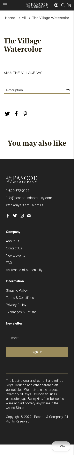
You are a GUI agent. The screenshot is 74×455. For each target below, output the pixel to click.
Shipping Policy (17, 290)
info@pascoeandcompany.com (29, 198)
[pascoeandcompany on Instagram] (22, 216)
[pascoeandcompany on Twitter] (15, 216)
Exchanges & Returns (21, 312)
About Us (12, 241)
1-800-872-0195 (17, 191)
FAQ (9, 263)
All (24, 18)
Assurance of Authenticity (24, 270)
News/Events (15, 255)
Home (10, 18)
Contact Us (14, 248)
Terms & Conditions (20, 298)
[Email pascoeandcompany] (29, 216)
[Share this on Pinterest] (25, 113)
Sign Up (37, 352)
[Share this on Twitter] (7, 113)
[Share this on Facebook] (16, 113)
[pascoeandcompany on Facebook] (8, 216)
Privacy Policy (16, 305)
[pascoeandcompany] (37, 5)
